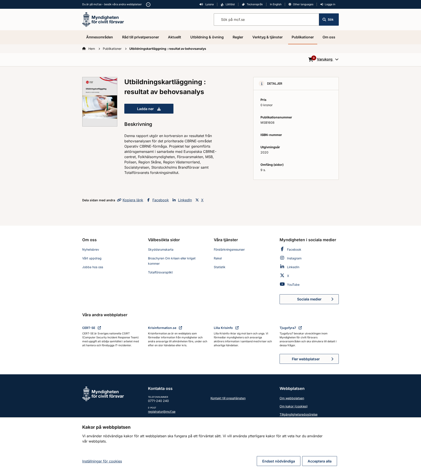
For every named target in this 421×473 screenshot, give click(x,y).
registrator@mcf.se (161, 411)
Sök (331, 19)
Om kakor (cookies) (294, 406)
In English (276, 4)
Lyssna (209, 4)
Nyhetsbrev (90, 249)
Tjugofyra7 (288, 328)
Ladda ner (155, 110)
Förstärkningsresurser (229, 249)
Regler (238, 37)
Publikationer (303, 37)
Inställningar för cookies (102, 461)
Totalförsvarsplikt (160, 272)
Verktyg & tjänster (267, 37)
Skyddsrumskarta (160, 249)
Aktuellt (174, 37)
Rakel (218, 258)
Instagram (294, 258)
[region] (210, 445)
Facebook (160, 200)
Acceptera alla (320, 461)
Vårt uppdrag (92, 258)
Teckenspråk (255, 4)
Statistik (219, 267)
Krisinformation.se (162, 328)
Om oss (329, 37)
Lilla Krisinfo (224, 328)
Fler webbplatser (306, 359)
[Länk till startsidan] (103, 19)
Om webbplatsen (292, 398)
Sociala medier (318, 300)
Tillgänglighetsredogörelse (299, 414)
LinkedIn (185, 200)
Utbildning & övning (207, 37)
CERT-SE (89, 328)
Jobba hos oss (92, 267)
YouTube (293, 284)
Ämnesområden (99, 37)
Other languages (303, 4)
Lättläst (230, 4)
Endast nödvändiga (278, 461)
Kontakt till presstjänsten (228, 398)
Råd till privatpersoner (140, 37)
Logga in (330, 4)
